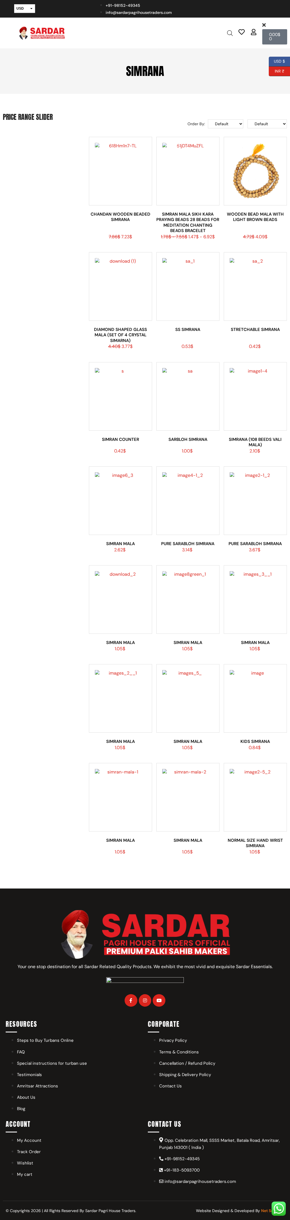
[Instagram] (145, 1000)
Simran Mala (120, 544)
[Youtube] (159, 1000)
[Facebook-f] (131, 1000)
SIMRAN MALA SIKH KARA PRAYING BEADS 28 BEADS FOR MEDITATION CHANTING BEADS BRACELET (187, 222)
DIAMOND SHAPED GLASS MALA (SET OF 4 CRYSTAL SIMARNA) (120, 335)
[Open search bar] (230, 33)
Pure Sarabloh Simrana (187, 544)
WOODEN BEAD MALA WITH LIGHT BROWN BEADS (255, 217)
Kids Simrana (255, 741)
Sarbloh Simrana (188, 439)
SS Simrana (187, 329)
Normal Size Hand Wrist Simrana (255, 843)
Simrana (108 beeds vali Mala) (255, 442)
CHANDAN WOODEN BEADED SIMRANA (120, 217)
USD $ (279, 61)
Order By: (196, 124)
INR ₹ (276, 70)
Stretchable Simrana (255, 329)
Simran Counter (120, 439)
